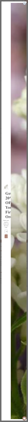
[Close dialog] (24, 3)
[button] (24, 418)
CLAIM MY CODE (6, 236)
